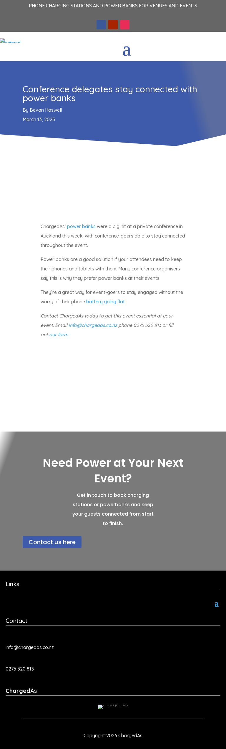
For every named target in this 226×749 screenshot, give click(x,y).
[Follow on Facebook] (101, 24)
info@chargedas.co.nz (93, 325)
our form (58, 334)
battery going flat (105, 302)
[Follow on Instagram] (124, 24)
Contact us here (52, 542)
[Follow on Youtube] (113, 24)
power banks (81, 226)
